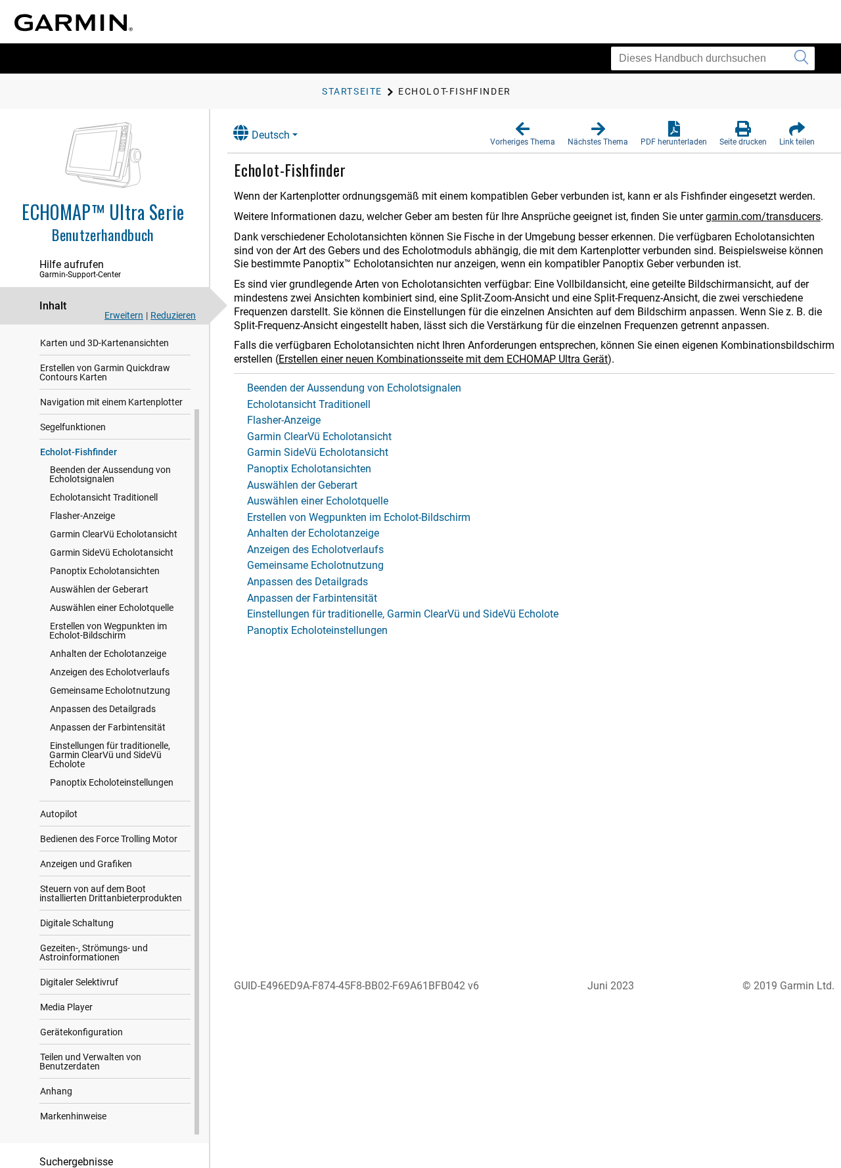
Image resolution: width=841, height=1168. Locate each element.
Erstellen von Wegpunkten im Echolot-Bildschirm (108, 630)
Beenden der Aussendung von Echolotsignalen (110, 474)
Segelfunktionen (73, 427)
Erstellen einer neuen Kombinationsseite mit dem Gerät (443, 359)
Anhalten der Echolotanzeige (108, 653)
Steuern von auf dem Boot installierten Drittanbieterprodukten (110, 893)
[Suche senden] (801, 58)
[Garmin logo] (73, 23)
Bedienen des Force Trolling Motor (108, 839)
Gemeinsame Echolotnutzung (110, 690)
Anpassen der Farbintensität (108, 727)
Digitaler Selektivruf (79, 982)
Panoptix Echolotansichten (105, 571)
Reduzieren (173, 315)
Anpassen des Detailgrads (103, 709)
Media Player (66, 1007)
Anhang (56, 1091)
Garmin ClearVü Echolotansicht (113, 534)
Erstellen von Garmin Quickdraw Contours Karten (104, 372)
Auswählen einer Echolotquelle (111, 607)
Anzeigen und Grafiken (86, 864)
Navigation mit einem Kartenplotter (111, 402)
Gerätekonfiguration (81, 1032)
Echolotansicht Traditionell (104, 497)
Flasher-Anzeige (82, 515)
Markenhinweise (73, 1116)
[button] (522, 134)
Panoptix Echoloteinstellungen (111, 782)
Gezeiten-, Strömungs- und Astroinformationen (93, 952)
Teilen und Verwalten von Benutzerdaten (90, 1061)
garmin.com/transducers (763, 216)
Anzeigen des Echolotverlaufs (110, 672)
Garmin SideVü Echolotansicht (111, 552)
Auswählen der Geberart (99, 589)
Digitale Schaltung (77, 923)
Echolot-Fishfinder (78, 452)
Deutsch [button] (271, 135)
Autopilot (59, 814)
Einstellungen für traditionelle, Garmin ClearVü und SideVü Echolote (109, 754)
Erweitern (123, 315)
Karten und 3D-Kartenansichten (104, 343)
